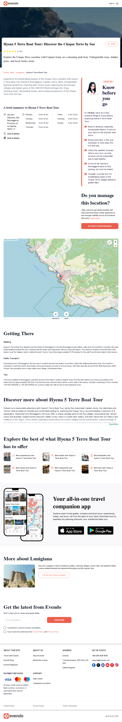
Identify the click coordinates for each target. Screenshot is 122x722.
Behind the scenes (40, 660)
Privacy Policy (53, 632)
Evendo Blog (9, 660)
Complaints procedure (42, 683)
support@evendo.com (101, 660)
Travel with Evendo (11, 656)
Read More (113, 424)
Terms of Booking (70, 706)
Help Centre (38, 679)
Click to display (13, 133)
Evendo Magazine (11, 665)
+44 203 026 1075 (100, 656)
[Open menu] (117, 3)
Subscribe (59, 620)
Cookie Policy (38, 632)
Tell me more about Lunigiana (54, 575)
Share (113, 44)
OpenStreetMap (11, 240)
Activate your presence (100, 226)
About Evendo (38, 656)
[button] (61, 277)
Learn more (95, 218)
